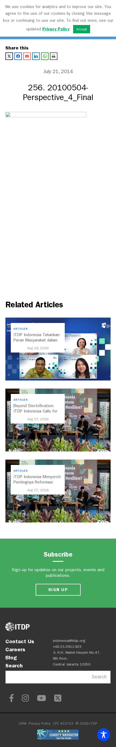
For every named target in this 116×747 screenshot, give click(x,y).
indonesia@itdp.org (69, 640)
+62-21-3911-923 (67, 646)
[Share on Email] (27, 56)
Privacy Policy (40, 723)
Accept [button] (81, 29)
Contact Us (19, 641)
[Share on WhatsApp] (45, 56)
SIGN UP (58, 589)
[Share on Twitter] (9, 56)
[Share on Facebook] (18, 56)
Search (14, 665)
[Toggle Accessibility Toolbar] (104, 735)
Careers (15, 649)
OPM (22, 723)
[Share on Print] (53, 56)
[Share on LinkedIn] (36, 56)
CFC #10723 (63, 723)
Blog (11, 657)
